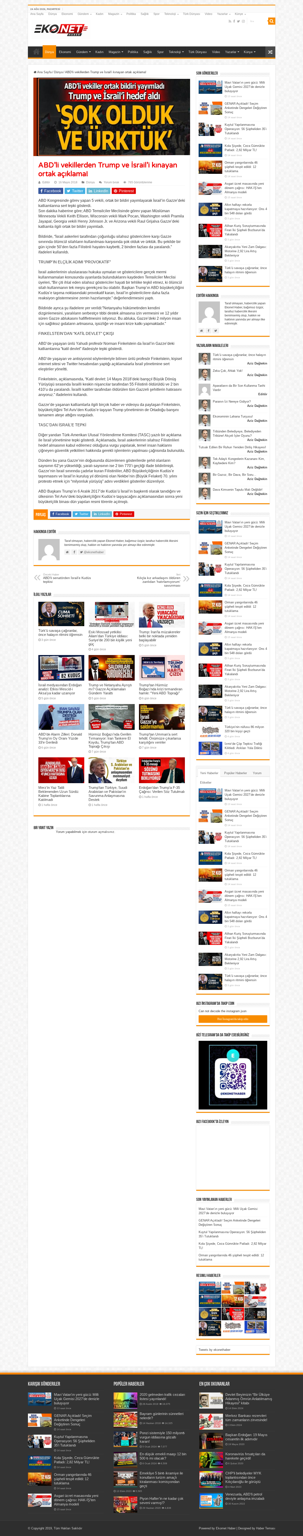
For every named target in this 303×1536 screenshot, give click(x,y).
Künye (239, 14)
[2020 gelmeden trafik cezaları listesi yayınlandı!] (125, 1400)
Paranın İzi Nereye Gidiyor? (232, 401)
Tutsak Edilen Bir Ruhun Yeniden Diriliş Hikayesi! (232, 447)
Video (208, 14)
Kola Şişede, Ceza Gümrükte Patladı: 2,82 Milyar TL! (76, 1460)
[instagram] (243, 21)
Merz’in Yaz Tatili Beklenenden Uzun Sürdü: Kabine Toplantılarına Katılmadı (58, 794)
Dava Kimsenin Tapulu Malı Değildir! (238, 489)
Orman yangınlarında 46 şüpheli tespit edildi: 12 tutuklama (241, 167)
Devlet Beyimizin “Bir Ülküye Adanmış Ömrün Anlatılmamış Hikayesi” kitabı (248, 1398)
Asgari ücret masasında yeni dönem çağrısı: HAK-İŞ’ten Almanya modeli (244, 188)
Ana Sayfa (37, 14)
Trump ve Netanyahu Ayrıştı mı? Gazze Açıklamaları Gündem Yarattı (110, 689)
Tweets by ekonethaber (214, 1350)
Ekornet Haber (226, 1528)
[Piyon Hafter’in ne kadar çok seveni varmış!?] (125, 1504)
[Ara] (271, 21)
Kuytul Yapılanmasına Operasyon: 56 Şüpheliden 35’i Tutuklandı (246, 129)
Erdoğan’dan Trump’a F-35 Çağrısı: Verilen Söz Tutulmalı (162, 790)
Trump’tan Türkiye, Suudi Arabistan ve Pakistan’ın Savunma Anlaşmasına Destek (108, 794)
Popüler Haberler (235, 773)
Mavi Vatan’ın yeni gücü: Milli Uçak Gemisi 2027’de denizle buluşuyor (245, 87)
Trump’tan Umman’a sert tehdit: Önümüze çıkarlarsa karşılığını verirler (160, 738)
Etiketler (205, 782)
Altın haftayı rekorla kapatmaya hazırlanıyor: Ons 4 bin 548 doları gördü (246, 209)
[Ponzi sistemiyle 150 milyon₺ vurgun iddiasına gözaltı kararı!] (125, 1439)
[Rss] (230, 21)
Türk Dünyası (191, 14)
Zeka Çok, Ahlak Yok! (228, 371)
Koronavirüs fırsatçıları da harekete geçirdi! (245, 1456)
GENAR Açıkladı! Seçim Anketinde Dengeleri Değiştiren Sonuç (246, 108)
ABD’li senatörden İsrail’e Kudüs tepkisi (67, 578)
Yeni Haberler (209, 773)
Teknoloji (170, 14)
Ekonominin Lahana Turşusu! (233, 416)
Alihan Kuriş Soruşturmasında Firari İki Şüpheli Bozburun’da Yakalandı (245, 230)
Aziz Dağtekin (257, 363)
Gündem (83, 14)
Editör (46, 182)
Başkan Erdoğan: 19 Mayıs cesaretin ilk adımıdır (246, 1437)
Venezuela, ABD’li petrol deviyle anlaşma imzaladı (244, 1496)
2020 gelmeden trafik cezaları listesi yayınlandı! (162, 1396)
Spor (156, 14)
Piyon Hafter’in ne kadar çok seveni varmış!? (161, 1500)
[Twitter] (238, 21)
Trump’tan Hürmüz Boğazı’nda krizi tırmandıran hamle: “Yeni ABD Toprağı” (160, 689)
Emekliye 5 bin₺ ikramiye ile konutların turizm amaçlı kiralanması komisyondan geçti (161, 1479)
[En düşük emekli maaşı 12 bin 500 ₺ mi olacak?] (125, 1460)
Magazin (113, 14)
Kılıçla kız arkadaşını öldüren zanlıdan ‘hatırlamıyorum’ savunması (158, 580)
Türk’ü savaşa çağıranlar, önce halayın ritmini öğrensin (60, 633)
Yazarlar (222, 14)
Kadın (99, 14)
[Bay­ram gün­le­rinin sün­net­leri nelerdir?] (125, 1420)
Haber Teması (265, 1528)
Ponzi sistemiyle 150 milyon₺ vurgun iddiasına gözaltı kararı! (162, 1437)
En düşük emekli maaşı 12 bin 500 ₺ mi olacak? (163, 1456)
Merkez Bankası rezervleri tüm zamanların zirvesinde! (246, 1418)
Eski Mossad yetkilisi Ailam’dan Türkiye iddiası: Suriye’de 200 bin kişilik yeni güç (110, 638)
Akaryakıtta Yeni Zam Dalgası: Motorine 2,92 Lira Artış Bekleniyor (246, 251)
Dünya (52, 14)
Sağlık (145, 14)
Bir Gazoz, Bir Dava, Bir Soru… (234, 474)
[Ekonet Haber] (61, 28)
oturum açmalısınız (101, 832)
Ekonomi (67, 14)
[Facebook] (234, 21)
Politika (131, 14)
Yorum (257, 773)
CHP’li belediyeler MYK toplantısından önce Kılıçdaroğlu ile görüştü (243, 1477)
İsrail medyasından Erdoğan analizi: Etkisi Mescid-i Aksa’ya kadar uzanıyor (60, 689)
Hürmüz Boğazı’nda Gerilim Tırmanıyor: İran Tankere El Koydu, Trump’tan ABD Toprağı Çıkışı (110, 740)
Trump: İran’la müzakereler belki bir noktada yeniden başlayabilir (159, 636)
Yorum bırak (111, 182)
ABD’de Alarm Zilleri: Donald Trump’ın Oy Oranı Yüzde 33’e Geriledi (60, 738)
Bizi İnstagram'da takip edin (232, 1019)
